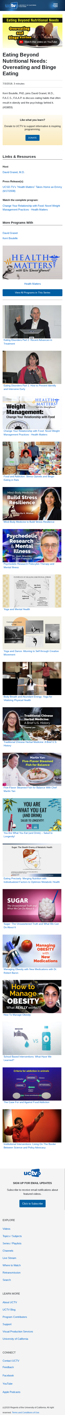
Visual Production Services (18, 1331)
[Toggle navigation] (55, 5)
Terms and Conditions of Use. (26, 1412)
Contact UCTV (11, 1360)
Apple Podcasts (11, 1391)
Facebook (8, 1375)
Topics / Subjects (12, 1236)
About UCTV (10, 1302)
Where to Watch (12, 1265)
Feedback (8, 1367)
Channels (8, 1250)
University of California (15, 1338)
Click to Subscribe (32, 1203)
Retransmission (11, 1272)
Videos (6, 1228)
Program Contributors (15, 1316)
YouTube (7, 1383)
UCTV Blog (9, 1309)
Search (7, 1279)
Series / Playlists (12, 1243)
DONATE (32, 138)
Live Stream (9, 1257)
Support (7, 1324)
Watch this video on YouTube (38, 42)
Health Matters (32, 283)
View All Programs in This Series (32, 292)
